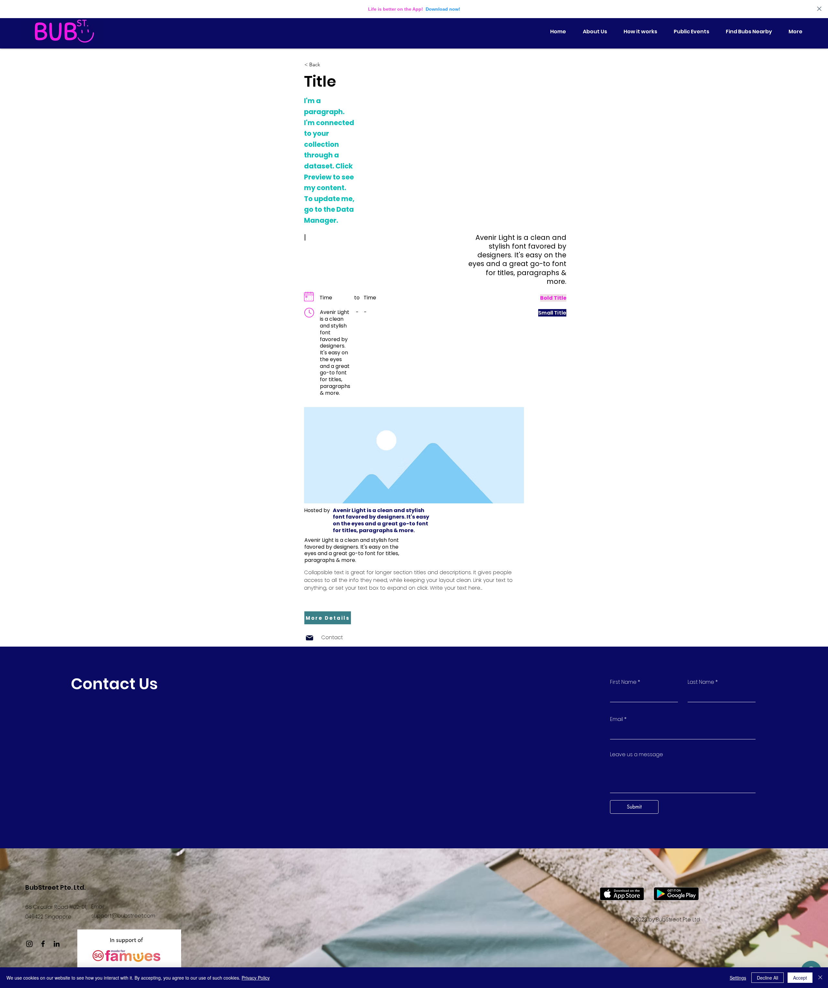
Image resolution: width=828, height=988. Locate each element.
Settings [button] (738, 977)
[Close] (820, 977)
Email (616, 719)
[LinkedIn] (56, 944)
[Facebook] (43, 944)
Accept (800, 977)
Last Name (701, 682)
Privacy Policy (256, 977)
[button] (325, 64)
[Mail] (309, 638)
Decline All (767, 977)
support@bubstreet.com (123, 915)
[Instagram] (29, 944)
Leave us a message (636, 754)
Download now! (443, 9)
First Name (623, 682)
